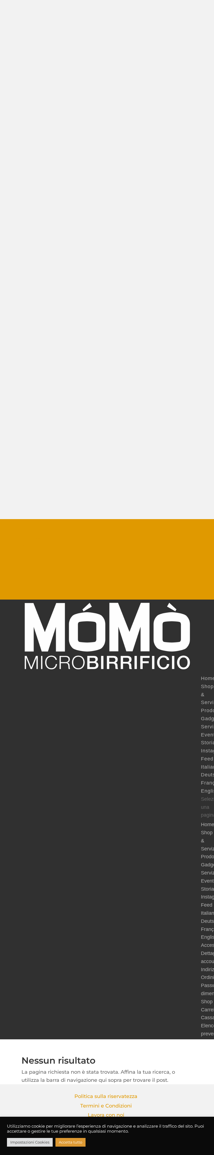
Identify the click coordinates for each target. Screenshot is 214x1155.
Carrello (31, 571)
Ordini (29, 547)
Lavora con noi (106, 1115)
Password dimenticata (49, 555)
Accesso (31, 523)
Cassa (28, 579)
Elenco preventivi (43, 587)
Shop (27, 563)
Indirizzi (31, 539)
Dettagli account (42, 531)
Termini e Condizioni (106, 1106)
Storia (207, 889)
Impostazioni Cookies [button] (29, 1142)
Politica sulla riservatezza (105, 1096)
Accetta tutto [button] (70, 1142)
